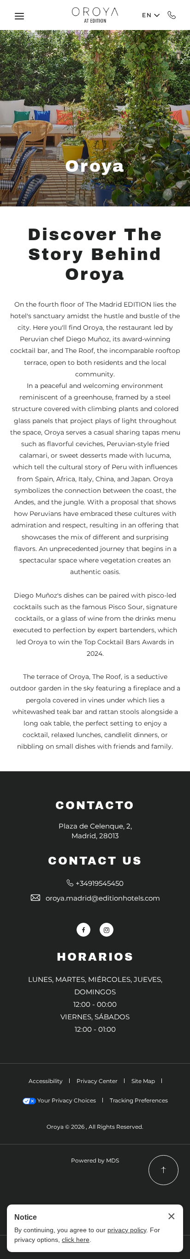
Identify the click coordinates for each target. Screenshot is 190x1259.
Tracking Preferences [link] (139, 1100)
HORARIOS (95, 957)
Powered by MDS (95, 1160)
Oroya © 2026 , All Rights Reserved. (95, 1126)
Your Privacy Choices (66, 1100)
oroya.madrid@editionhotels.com (103, 898)
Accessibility (46, 1080)
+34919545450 (171, 14)
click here (75, 1239)
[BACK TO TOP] (163, 1170)
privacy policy (126, 1230)
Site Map (143, 1080)
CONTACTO (95, 805)
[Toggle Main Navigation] (19, 16)
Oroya (95, 166)
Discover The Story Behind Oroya (95, 254)
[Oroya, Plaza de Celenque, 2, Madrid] (95, 14)
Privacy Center (97, 1080)
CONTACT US (95, 861)
